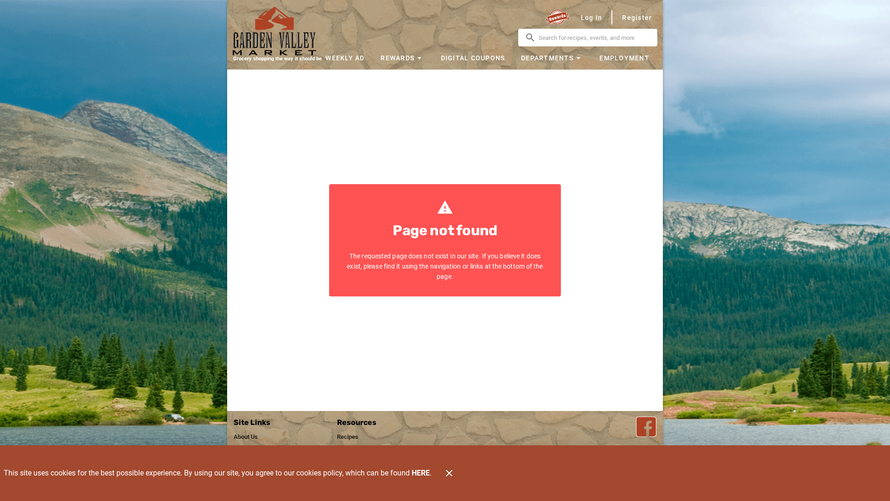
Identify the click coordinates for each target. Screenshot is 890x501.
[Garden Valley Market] (277, 31)
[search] (594, 38)
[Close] (449, 473)
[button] (402, 58)
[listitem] (246, 437)
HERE (421, 473)
